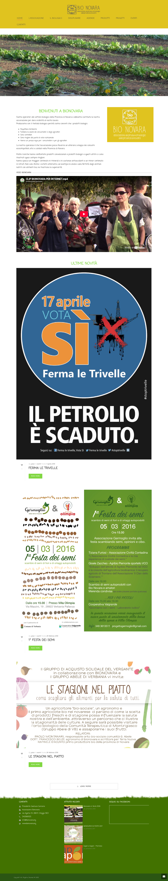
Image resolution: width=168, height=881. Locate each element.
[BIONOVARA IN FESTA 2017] (73, 834)
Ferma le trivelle (43, 468)
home (20, 18)
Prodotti (105, 18)
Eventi (134, 18)
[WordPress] (84, 9)
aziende (91, 18)
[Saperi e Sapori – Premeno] (73, 854)
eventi (39, 464)
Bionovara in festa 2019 (92, 806)
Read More (35, 476)
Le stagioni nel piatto (46, 756)
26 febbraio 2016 (52, 753)
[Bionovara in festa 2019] (73, 814)
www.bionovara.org (29, 824)
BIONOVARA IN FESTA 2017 (93, 826)
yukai (32, 464)
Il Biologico (56, 18)
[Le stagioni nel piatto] (84, 705)
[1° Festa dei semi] (84, 561)
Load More (85, 786)
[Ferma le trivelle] (84, 364)
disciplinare (74, 18)
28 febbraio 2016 (52, 636)
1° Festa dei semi (42, 640)
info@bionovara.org (29, 820)
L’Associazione (36, 18)
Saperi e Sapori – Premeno (93, 846)
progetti (120, 18)
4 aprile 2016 (50, 464)
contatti (21, 24)
